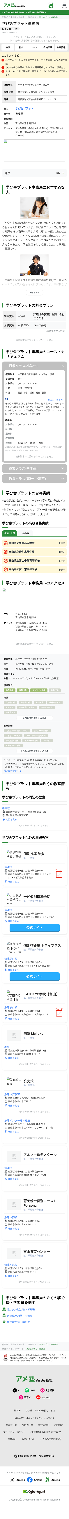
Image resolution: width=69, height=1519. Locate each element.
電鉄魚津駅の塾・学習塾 (21, 1309)
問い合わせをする (12, 770)
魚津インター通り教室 (17, 1120)
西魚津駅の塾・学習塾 (20, 1315)
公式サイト (34, 927)
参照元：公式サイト (55, 400)
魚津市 (21, 17)
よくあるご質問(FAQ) (50, 1438)
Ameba (20, 1480)
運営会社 (12, 1438)
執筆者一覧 (11, 1424)
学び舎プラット (24, 108)
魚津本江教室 (12, 1094)
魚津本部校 (10, 1217)
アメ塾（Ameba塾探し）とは (40, 1410)
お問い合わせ (28, 1438)
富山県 (13, 17)
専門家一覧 (27, 1424)
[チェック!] (60, 875)
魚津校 (8, 867)
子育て (27, 1397)
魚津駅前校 (10, 958)
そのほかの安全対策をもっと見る (34, 751)
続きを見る (34, 292)
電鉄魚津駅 (31, 17)
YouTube (45, 1397)
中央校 (6, 808)
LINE (32, 1390)
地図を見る (11, 819)
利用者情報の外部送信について (46, 1431)
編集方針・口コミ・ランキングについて (34, 1417)
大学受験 (49, 1390)
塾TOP (5, 17)
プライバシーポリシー (14, 1431)
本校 (7, 1047)
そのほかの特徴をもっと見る (35, 717)
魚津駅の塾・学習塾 (18, 1322)
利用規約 (58, 1424)
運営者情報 (43, 1424)
